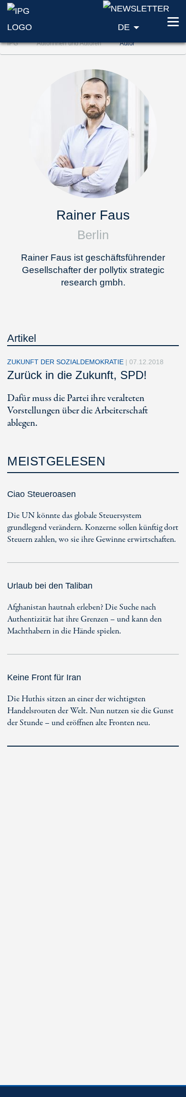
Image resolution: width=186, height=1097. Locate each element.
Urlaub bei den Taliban (50, 586)
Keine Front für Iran (44, 677)
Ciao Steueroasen (41, 494)
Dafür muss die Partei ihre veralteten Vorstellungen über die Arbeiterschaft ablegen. (77, 410)
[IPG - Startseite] (31, 18)
